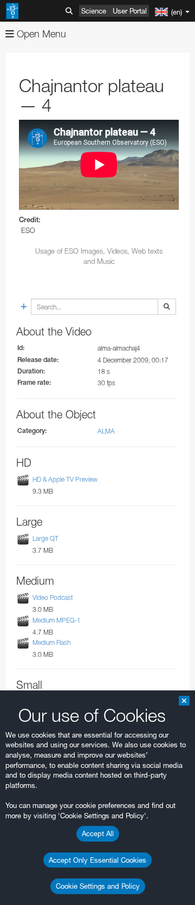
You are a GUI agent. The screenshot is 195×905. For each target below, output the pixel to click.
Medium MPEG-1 (56, 620)
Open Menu (40, 34)
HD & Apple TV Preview (65, 479)
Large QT (45, 538)
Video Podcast (52, 598)
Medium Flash (51, 642)
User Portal (130, 11)
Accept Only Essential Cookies (97, 860)
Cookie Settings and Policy (98, 886)
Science (93, 11)
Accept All (98, 833)
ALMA (106, 431)
